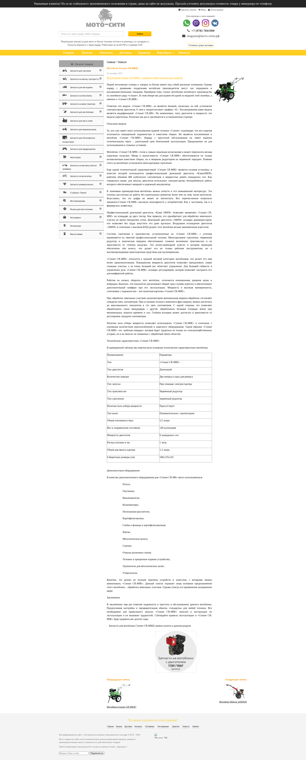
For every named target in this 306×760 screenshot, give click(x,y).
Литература (75, 226)
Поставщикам (163, 726)
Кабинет (196, 726)
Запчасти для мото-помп (81, 121)
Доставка (128, 726)
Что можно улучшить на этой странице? (153, 720)
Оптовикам (149, 726)
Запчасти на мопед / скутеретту (84, 79)
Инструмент (75, 218)
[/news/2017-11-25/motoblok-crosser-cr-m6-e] (119, 703)
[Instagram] (206, 26)
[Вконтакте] (215, 26)
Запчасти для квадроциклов (82, 149)
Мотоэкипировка (77, 201)
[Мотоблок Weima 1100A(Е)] (235, 698)
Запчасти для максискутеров (83, 129)
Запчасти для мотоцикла (81, 87)
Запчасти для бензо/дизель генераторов (78, 140)
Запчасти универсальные (81, 184)
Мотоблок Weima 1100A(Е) (233, 702)
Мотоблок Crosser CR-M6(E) (121, 707)
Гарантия (175, 726)
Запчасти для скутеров (80, 71)
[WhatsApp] (187, 26)
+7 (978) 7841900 (203, 30)
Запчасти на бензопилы (81, 96)
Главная (111, 62)
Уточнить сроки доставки (201, 45)
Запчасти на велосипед (80, 176)
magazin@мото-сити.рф (203, 36)
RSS (130, 62)
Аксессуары (75, 157)
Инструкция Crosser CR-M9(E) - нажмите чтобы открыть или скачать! (145, 77)
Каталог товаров (83, 64)
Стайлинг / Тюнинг (78, 193)
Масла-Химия (76, 234)
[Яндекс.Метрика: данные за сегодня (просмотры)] (161, 735)
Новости (122, 62)
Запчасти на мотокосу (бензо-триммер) (79, 167)
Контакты (138, 726)
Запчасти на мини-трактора (82, 104)
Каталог (119, 726)
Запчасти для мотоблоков (81, 112)
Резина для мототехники (81, 209)
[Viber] (196, 26)
